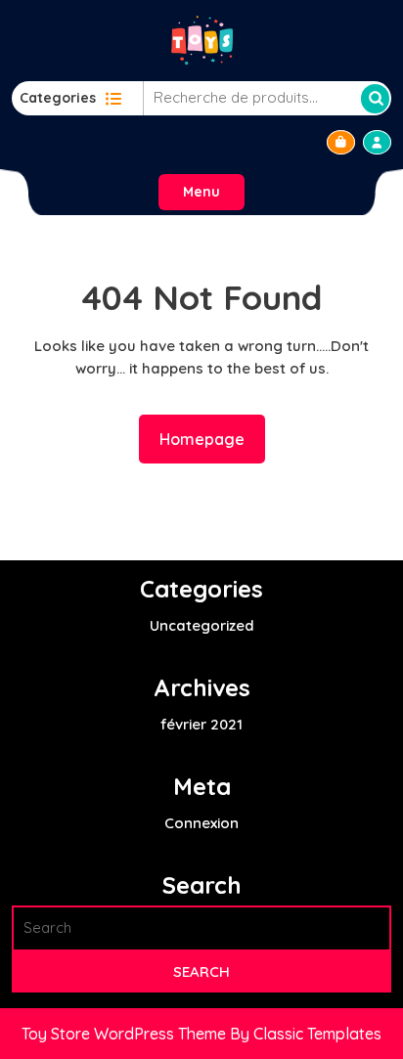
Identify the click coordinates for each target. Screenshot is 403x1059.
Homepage (209, 438)
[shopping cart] (341, 142)
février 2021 (201, 724)
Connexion (201, 823)
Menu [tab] (201, 191)
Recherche (375, 98)
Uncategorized (202, 625)
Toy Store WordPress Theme (126, 1033)
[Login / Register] (377, 142)
